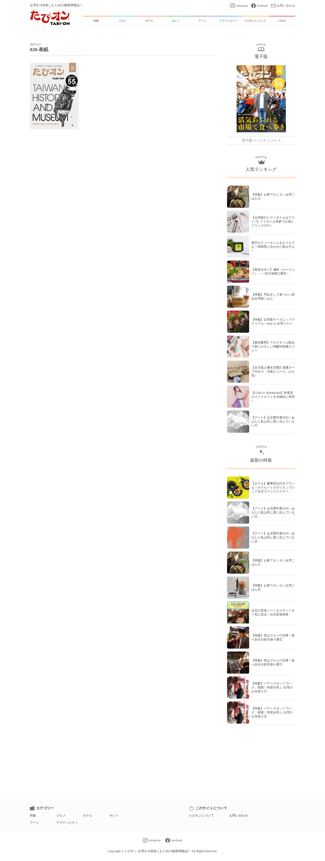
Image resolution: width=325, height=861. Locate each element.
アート (34, 822)
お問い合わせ (286, 5)
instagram (242, 5)
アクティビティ (67, 822)
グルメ (61, 815)
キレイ (114, 815)
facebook (262, 5)
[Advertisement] (123, 148)
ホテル (87, 815)
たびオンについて (201, 815)
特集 (33, 815)
